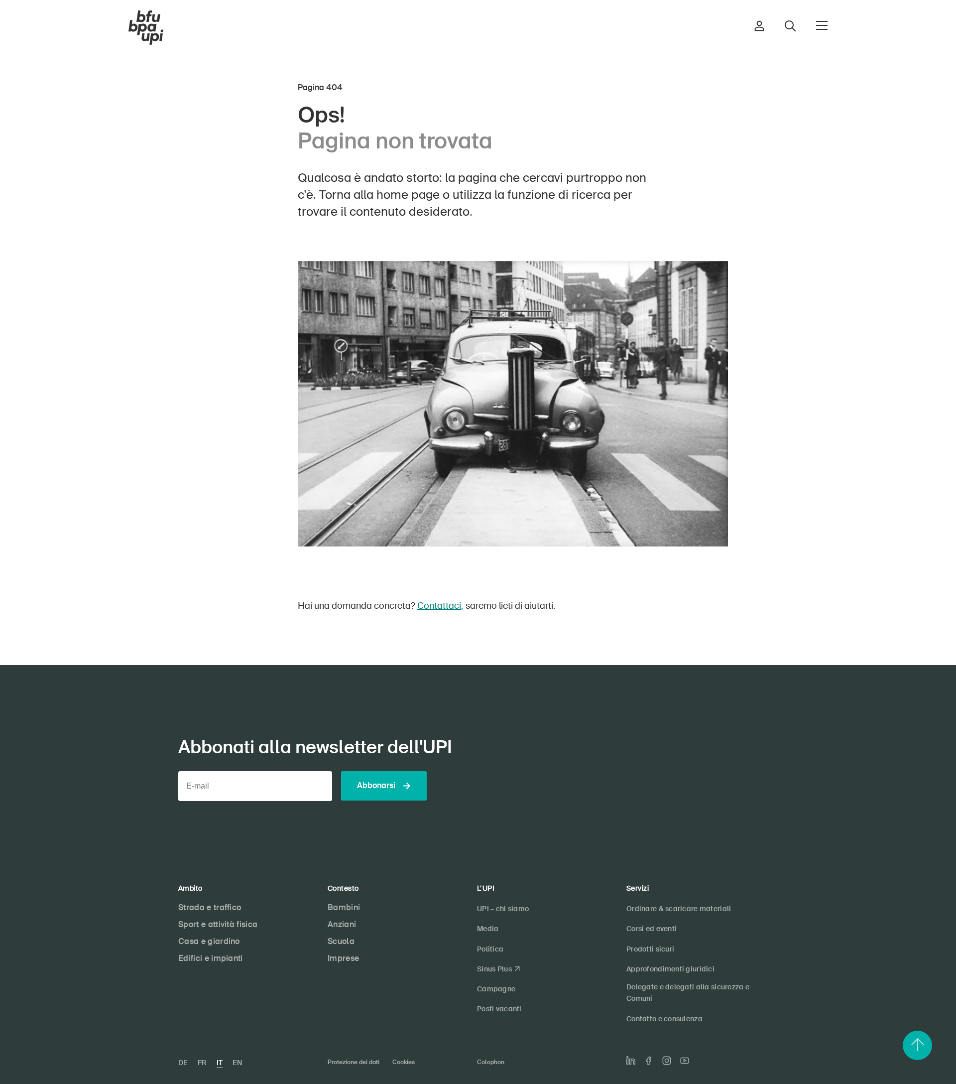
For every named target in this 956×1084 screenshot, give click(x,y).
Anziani (342, 924)
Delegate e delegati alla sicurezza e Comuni (687, 992)
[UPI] (145, 27)
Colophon (490, 1062)
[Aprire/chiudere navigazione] (822, 25)
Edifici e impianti (210, 958)
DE (183, 1062)
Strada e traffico (209, 907)
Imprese (343, 958)
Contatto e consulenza (664, 1018)
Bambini (344, 907)
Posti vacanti (499, 1008)
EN (237, 1062)
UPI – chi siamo (503, 908)
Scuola (341, 941)
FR (202, 1062)
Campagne (496, 988)
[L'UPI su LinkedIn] (630, 1060)
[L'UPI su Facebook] (648, 1061)
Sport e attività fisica (217, 924)
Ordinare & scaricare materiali (678, 908)
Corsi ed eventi (651, 928)
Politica (490, 949)
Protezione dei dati (353, 1062)
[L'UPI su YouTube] (684, 1060)
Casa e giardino (209, 941)
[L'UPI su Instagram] (666, 1061)
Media (487, 928)
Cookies (403, 1062)
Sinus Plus (494, 968)
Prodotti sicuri (650, 949)
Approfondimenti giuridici (670, 968)
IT (220, 1062)
